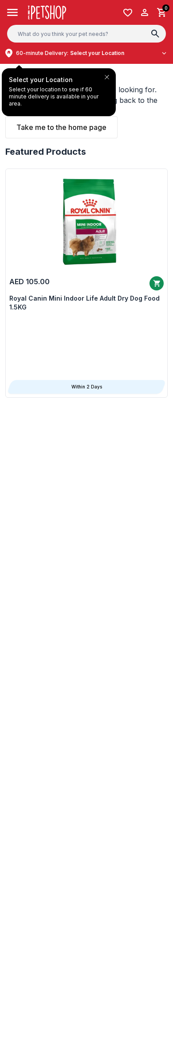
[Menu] (12, 12)
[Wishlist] (127, 12)
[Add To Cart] (156, 283)
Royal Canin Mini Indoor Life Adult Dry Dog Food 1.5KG (84, 302)
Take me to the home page (61, 127)
